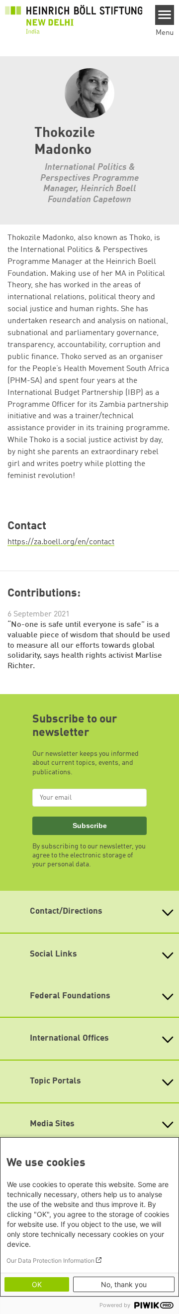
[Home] (73, 19)
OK (37, 1284)
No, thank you (124, 1284)
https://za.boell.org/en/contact (60, 542)
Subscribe (90, 826)
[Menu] (165, 15)
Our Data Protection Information (50, 1260)
